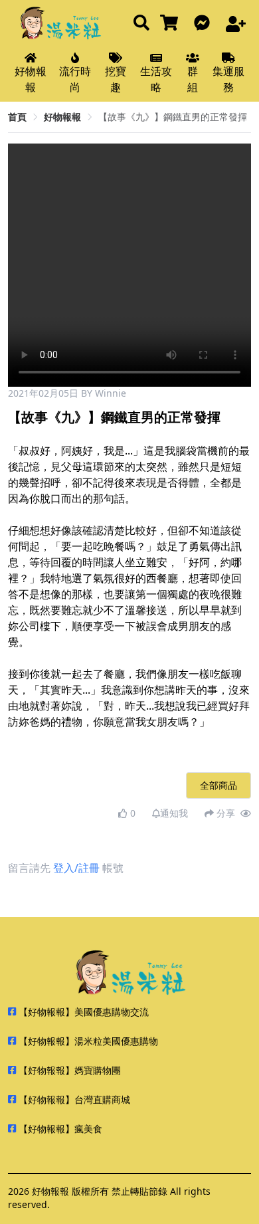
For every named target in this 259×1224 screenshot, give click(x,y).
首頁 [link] (17, 116)
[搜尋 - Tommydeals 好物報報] (141, 24)
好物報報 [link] (62, 116)
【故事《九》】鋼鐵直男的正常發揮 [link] (172, 116)
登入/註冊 (76, 868)
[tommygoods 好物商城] (171, 24)
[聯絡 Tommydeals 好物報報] (204, 24)
